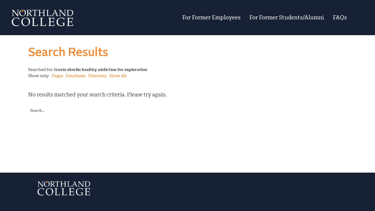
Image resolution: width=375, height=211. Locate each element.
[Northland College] (68, 17)
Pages (57, 76)
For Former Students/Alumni (286, 17)
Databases (76, 76)
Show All (117, 76)
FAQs (340, 17)
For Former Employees (211, 17)
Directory (97, 76)
